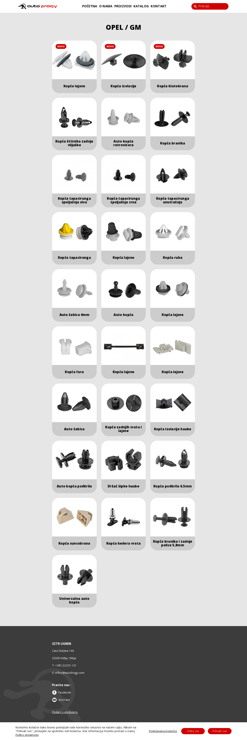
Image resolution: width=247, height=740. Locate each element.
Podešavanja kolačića (163, 731)
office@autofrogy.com (69, 673)
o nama (106, 6)
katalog (141, 6)
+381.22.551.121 (66, 665)
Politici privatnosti (27, 735)
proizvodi (123, 6)
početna (89, 6)
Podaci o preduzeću (65, 712)
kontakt (158, 6)
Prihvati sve (219, 731)
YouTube (64, 700)
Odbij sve (193, 731)
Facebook (64, 692)
